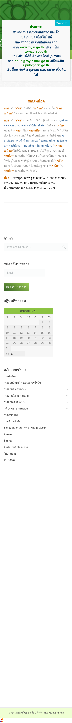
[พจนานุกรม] (31, 484)
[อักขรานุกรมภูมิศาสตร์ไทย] (31, 580)
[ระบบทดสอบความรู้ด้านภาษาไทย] (31, 522)
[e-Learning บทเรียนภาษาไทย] (31, 561)
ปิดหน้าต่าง (63, 23)
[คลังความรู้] (31, 599)
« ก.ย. (9, 353)
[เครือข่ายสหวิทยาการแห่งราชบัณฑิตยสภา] (31, 675)
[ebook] (31, 637)
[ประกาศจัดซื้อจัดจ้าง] (31, 228)
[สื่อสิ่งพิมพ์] (31, 618)
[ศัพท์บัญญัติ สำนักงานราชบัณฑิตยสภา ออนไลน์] (31, 503)
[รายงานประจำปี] (31, 656)
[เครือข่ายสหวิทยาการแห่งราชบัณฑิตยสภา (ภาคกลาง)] (31, 695)
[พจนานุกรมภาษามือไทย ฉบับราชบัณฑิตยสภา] (31, 541)
